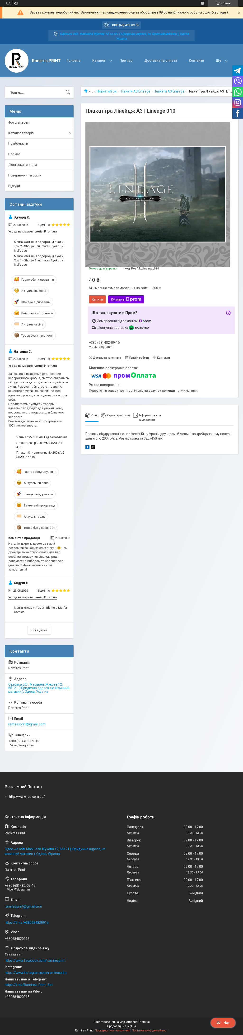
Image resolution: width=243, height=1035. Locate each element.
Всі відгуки (39, 630)
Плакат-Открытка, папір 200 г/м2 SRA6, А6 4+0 (40, 455)
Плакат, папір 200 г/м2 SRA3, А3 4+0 (39, 445)
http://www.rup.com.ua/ (27, 796)
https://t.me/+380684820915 (27, 922)
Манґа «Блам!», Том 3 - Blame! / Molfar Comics (40, 610)
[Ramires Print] (16, 61)
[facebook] (87, 448)
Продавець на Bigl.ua (121, 1026)
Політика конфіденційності (150, 1030)
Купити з (118, 299)
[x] (93, 448)
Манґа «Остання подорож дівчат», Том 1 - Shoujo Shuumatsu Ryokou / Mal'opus (39, 260)
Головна (73, 60)
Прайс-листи (18, 143)
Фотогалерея (18, 122)
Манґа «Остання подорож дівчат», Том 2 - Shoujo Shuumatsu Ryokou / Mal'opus (39, 246)
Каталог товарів (21, 133)
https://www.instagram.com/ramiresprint (36, 973)
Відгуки (14, 186)
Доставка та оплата (160, 60)
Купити (97, 299)
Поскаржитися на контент (112, 1030)
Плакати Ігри (106, 91)
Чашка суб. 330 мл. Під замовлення (41, 437)
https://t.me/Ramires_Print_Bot (29, 985)
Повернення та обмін (24, 175)
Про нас (126, 60)
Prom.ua (144, 1022)
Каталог (99, 60)
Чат (227, 1023)
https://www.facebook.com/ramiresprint (35, 960)
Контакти (196, 60)
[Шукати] (68, 92)
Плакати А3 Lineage (135, 91)
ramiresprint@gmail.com (27, 724)
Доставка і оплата (22, 165)
